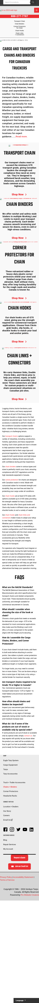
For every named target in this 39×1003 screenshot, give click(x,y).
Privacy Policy (6, 877)
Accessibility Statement (23, 877)
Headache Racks (10, 796)
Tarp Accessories (10, 774)
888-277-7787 (19, 16)
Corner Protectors (10, 791)
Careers (6, 815)
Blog (5, 840)
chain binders (10, 467)
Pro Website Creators (30, 895)
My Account (8, 849)
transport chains (11, 436)
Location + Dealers (10, 806)
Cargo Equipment (10, 765)
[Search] (33, 2)
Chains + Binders (10, 787)
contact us (28, 736)
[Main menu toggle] (36, 10)
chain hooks (10, 496)
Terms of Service (7, 880)
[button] (19, 194)
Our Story (7, 811)
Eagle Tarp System (11, 760)
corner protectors (11, 480)
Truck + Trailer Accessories (14, 782)
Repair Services (9, 844)
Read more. (22, 136)
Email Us (7, 820)
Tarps (5, 769)
